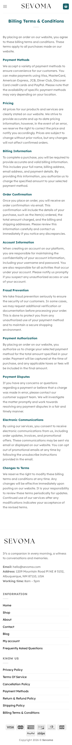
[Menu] (5, 6)
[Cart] (66, 7)
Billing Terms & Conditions (21, 712)
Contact (8, 627)
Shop (6, 612)
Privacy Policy (13, 670)
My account (11, 641)
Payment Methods (16, 691)
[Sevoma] (36, 6)
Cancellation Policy (16, 684)
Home (7, 605)
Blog (6, 634)
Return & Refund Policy (19, 698)
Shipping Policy (14, 705)
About (7, 619)
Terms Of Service (15, 677)
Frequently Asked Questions (23, 648)
